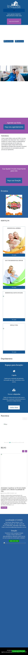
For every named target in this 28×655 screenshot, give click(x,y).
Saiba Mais (14, 407)
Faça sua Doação (14, 180)
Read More (4, 507)
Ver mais (14, 255)
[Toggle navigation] (14, 10)
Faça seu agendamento (14, 127)
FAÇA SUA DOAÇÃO (14, 21)
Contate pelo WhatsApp (18, 651)
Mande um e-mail (20, 41)
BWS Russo (4, 493)
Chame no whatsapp (9, 41)
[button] (26, 419)
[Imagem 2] (14, 205)
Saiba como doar (14, 541)
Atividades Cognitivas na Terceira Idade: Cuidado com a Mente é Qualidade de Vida (13, 489)
